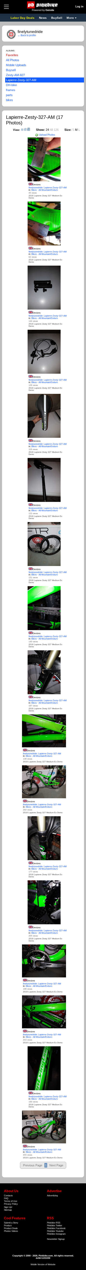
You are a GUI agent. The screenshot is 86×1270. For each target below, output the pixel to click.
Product (8, 1225)
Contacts (8, 1195)
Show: (40, 129)
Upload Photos (46, 134)
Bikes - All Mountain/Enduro (44, 190)
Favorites (12, 55)
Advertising (52, 1195)
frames (10, 90)
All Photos (12, 60)
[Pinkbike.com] (43, 4)
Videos (14, 1231)
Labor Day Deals (23, 17)
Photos (7, 1231)
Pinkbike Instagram (56, 1234)
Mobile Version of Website (43, 1264)
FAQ (6, 1198)
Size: (67, 129)
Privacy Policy (11, 1204)
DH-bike (11, 85)
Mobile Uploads (16, 65)
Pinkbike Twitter (54, 1225)
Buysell (11, 70)
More (70, 17)
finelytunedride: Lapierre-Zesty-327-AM (48, 187)
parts (9, 95)
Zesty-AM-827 (15, 75)
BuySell (56, 17)
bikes (9, 100)
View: (16, 129)
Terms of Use (10, 1201)
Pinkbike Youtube (55, 1231)
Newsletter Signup (56, 1239)
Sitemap (8, 1210)
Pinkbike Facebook (56, 1228)
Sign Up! (8, 1207)
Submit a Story (11, 1222)
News (43, 17)
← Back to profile (27, 35)
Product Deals (11, 1228)
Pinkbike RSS (53, 1222)
